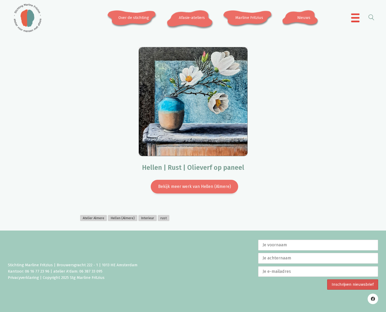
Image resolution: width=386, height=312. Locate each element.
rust (163, 218)
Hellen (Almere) (123, 218)
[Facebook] (373, 299)
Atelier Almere (93, 218)
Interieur (147, 218)
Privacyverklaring (23, 277)
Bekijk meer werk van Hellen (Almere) (194, 186)
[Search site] (371, 18)
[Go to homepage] (27, 18)
